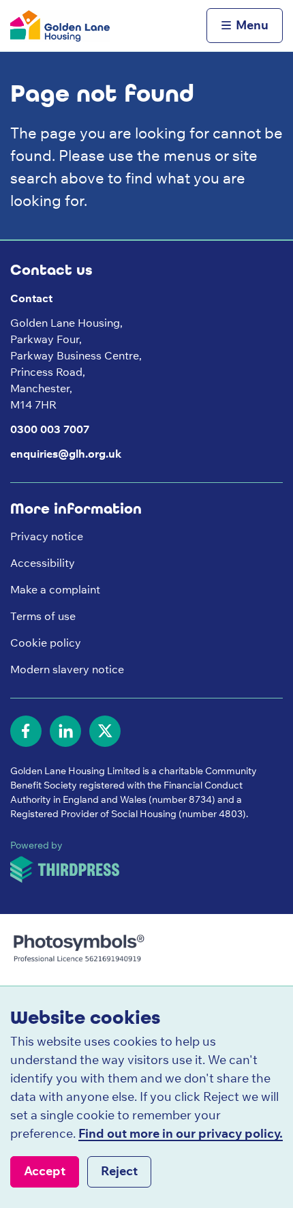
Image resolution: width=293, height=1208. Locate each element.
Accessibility (42, 562)
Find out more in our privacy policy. (180, 1133)
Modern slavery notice (67, 669)
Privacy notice (46, 536)
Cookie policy (45, 642)
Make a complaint (55, 589)
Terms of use (43, 615)
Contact (31, 298)
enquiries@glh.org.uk (65, 453)
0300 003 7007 (49, 429)
